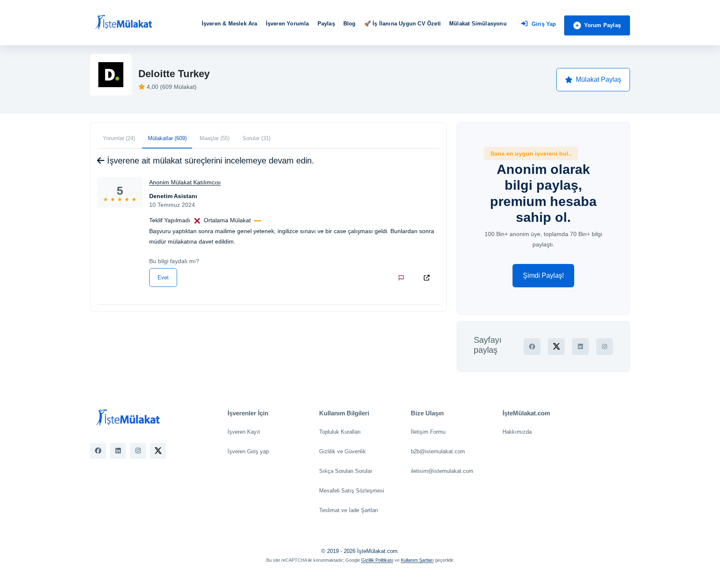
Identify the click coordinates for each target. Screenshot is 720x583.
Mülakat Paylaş (598, 79)
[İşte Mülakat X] (158, 451)
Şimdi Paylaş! (543, 275)
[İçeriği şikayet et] (402, 277)
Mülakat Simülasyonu (478, 23)
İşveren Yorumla (287, 23)
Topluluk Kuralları (340, 432)
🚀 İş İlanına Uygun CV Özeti (402, 23)
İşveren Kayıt (244, 432)
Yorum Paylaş (602, 25)
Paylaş (326, 23)
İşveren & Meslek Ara (230, 23)
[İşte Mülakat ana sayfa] (123, 22)
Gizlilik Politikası (377, 560)
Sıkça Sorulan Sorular (345, 471)
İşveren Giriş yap (248, 451)
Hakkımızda (517, 432)
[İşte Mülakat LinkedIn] (118, 451)
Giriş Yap (544, 24)
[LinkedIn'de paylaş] (580, 346)
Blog (349, 23)
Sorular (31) (256, 138)
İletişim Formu (428, 432)
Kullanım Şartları (417, 560)
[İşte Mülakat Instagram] (138, 451)
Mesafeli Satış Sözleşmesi (351, 491)
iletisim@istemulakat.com (442, 471)
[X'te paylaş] (556, 346)
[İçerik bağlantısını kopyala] (428, 277)
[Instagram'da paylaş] (604, 346)
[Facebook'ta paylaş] (532, 346)
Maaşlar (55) (215, 138)
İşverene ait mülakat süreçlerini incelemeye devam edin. (209, 160)
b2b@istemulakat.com (438, 451)
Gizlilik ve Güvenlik (342, 451)
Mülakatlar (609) (167, 138)
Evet (163, 277)
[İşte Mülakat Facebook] (98, 451)
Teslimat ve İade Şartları (348, 510)
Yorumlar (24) (119, 138)
